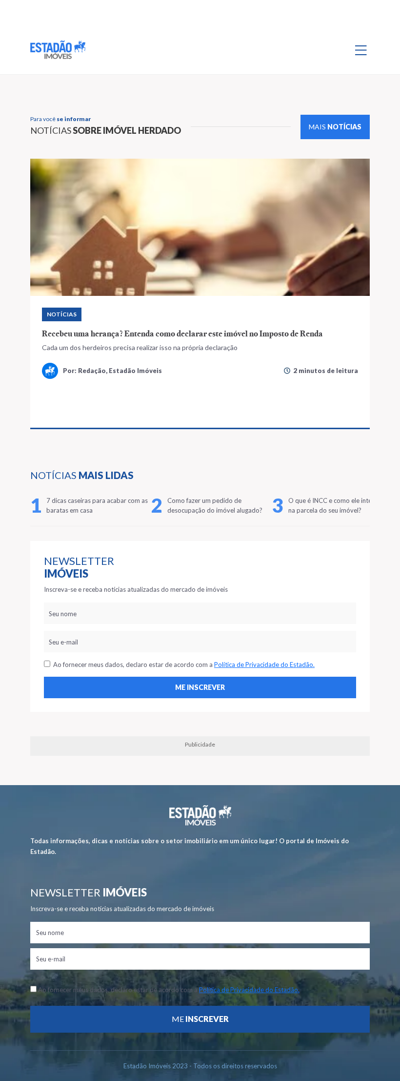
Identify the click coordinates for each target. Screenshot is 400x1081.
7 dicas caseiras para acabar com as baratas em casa (97, 505)
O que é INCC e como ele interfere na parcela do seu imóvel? (336, 505)
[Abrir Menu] (361, 50)
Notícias (62, 314)
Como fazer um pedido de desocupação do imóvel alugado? (214, 505)
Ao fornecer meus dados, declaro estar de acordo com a (182, 664)
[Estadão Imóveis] (57, 50)
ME (200, 1018)
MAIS (335, 127)
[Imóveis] (200, 815)
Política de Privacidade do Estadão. (264, 664)
